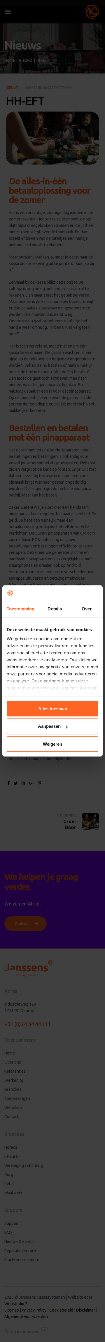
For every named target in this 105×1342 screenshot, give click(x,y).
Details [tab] (55, 608)
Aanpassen (49, 726)
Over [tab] (87, 608)
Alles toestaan (52, 708)
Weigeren (52, 744)
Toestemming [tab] (20, 608)
